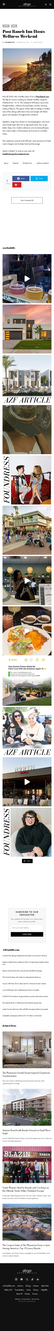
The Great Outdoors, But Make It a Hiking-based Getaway (22, 977)
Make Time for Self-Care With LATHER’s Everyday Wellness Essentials (25, 1009)
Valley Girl (8, 1290)
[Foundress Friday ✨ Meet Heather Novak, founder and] (27, 479)
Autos (28, 1290)
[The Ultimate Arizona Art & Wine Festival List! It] (27, 731)
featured (15, 163)
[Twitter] (27, 1279)
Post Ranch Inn (27, 163)
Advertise (17, 1299)
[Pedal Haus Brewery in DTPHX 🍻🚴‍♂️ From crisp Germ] (27, 278)
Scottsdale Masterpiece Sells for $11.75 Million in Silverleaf (22, 1016)
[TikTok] (32, 1279)
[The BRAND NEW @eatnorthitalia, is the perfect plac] (27, 781)
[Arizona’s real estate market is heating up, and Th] (27, 329)
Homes (36, 1286)
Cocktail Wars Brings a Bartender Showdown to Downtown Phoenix (25, 956)
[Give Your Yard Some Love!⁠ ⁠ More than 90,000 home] (27, 681)
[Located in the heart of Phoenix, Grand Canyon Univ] (27, 530)
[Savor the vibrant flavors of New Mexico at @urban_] (27, 630)
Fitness (35, 1290)
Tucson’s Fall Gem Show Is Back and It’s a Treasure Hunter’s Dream (24, 984)
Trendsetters (19, 1290)
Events (34, 1294)
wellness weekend (42, 163)
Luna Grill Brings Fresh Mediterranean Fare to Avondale (21, 990)
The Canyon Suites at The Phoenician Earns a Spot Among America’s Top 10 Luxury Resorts (26, 1247)
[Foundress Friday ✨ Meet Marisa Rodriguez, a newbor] (27, 832)
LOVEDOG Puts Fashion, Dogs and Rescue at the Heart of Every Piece (25, 996)
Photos (27, 1294)
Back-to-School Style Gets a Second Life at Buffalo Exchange (22, 971)
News (14, 26)
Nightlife (44, 1290)
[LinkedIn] (38, 1279)
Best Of (19, 1294)
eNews (20, 1286)
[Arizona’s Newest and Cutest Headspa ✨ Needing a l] (27, 580)
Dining (28, 1286)
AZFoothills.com (11, 950)
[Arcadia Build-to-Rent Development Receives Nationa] (27, 379)
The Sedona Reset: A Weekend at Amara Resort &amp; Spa (22, 1003)
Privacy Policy (26, 1299)
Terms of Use (35, 1299)
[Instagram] (16, 1279)
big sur (6, 163)
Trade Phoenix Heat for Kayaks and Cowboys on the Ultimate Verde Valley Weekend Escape (26, 1189)
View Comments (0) (27, 200)
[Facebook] (22, 1279)
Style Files (45, 1286)
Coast (6, 26)
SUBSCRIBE (27, 934)
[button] (4, 4)
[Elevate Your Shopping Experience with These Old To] (27, 429)
